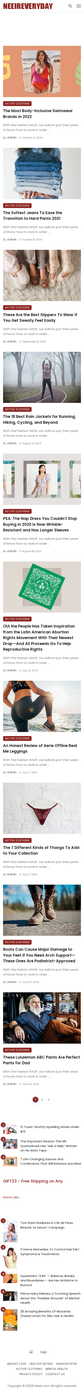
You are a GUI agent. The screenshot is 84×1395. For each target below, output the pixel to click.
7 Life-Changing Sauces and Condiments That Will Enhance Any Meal (50, 1161)
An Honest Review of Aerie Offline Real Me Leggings (40, 748)
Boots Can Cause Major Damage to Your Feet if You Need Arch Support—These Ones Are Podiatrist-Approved (39, 955)
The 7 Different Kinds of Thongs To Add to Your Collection (41, 850)
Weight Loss (16, 1364)
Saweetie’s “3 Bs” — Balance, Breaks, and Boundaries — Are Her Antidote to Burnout (49, 1280)
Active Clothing (17, 103)
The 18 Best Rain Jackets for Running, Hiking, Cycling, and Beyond (39, 419)
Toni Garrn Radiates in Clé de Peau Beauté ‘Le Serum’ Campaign (46, 1225)
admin (12, 137)
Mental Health (56, 1369)
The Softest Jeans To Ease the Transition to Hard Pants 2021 (32, 215)
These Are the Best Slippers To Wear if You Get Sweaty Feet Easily (40, 317)
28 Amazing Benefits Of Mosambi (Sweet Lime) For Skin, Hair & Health (47, 1313)
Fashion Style (66, 1364)
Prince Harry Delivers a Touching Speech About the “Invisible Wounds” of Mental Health (50, 1298)
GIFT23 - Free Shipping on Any (33, 1181)
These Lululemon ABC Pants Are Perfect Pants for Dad (41, 1060)
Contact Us (55, 1374)
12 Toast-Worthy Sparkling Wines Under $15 (49, 1129)
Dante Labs (11, 1197)
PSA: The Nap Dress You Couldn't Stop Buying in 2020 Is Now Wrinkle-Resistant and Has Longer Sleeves (40, 524)
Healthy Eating (41, 1364)
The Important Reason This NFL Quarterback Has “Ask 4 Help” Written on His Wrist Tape (48, 1145)
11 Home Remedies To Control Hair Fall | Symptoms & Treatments (49, 1251)
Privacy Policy (30, 1374)
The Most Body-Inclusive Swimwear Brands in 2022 (38, 113)
